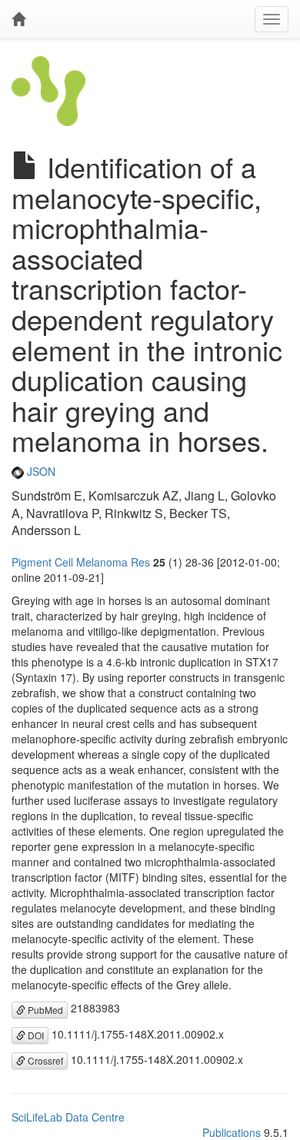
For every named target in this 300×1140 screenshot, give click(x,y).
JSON (39, 471)
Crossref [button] (44, 1060)
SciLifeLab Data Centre (68, 1117)
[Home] (18, 19)
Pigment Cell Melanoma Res (81, 562)
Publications (231, 1132)
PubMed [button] (44, 1009)
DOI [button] (34, 1035)
